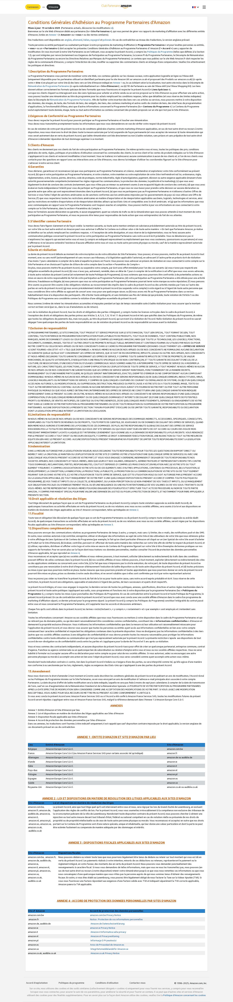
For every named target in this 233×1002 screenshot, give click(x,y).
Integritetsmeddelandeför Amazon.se (109, 949)
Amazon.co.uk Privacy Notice (104, 953)
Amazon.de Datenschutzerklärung (107, 923)
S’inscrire (53, 6)
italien (86, 39)
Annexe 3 (108, 524)
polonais (107, 39)
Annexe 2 (133, 509)
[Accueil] (117, 7)
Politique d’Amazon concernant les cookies (184, 995)
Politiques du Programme (160, 51)
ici (112, 28)
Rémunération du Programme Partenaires (48, 86)
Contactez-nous (137, 982)
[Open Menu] (203, 7)
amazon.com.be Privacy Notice (105, 915)
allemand (77, 39)
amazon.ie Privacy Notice (102, 927)
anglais (68, 39)
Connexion (33, 6)
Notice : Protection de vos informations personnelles (116, 919)
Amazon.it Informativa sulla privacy (108, 932)
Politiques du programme (71, 982)
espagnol (95, 39)
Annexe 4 (74, 553)
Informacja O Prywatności (103, 940)
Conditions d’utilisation (106, 982)
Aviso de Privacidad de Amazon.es (107, 944)
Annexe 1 (53, 34)
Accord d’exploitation (37, 982)
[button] (195, 7)
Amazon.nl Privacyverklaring (104, 936)
